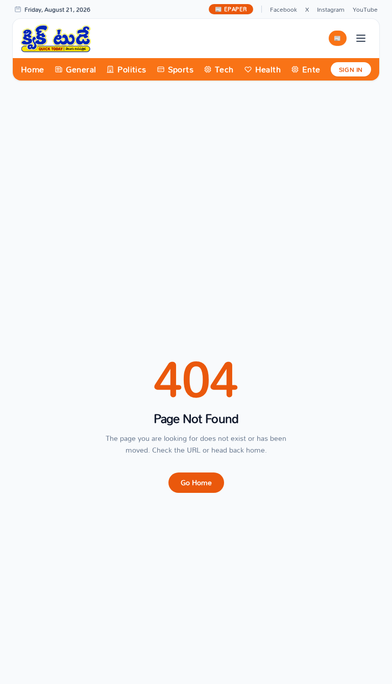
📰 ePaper (231, 9)
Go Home (196, 482)
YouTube (365, 9)
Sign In (351, 69)
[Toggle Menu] (361, 38)
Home (32, 69)
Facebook (283, 9)
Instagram (331, 9)
